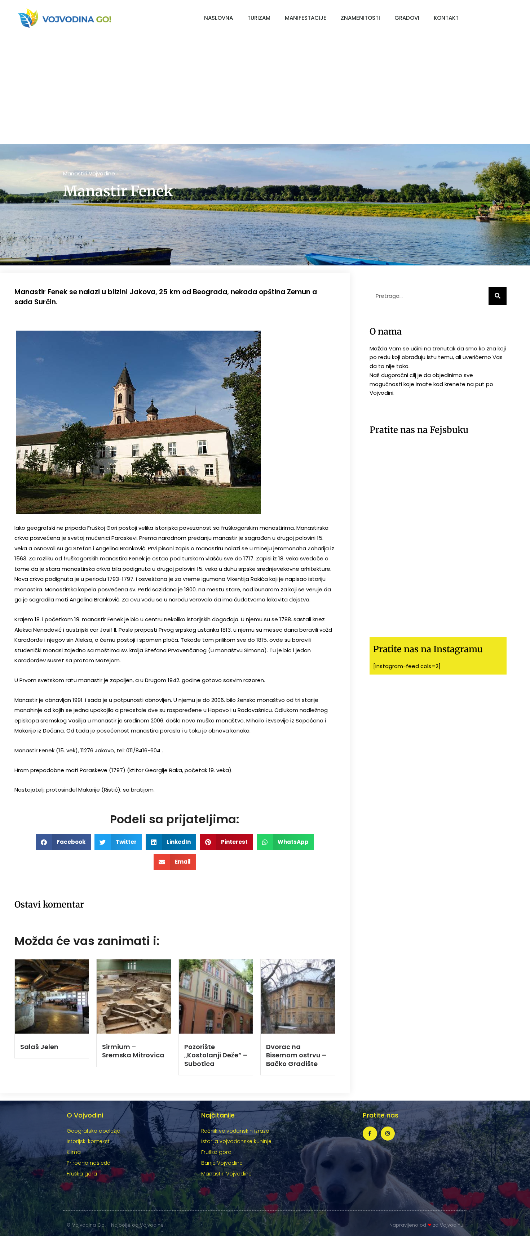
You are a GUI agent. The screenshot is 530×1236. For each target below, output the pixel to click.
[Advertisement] (265, 90)
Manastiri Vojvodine (89, 173)
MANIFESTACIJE (305, 18)
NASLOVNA (218, 18)
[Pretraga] (498, 296)
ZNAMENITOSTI (360, 18)
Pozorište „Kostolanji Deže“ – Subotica (215, 1055)
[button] (63, 842)
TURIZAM (258, 18)
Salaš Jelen (39, 1046)
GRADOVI (406, 18)
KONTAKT (446, 18)
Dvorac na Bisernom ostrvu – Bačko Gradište (296, 1055)
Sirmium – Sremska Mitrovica (133, 1051)
